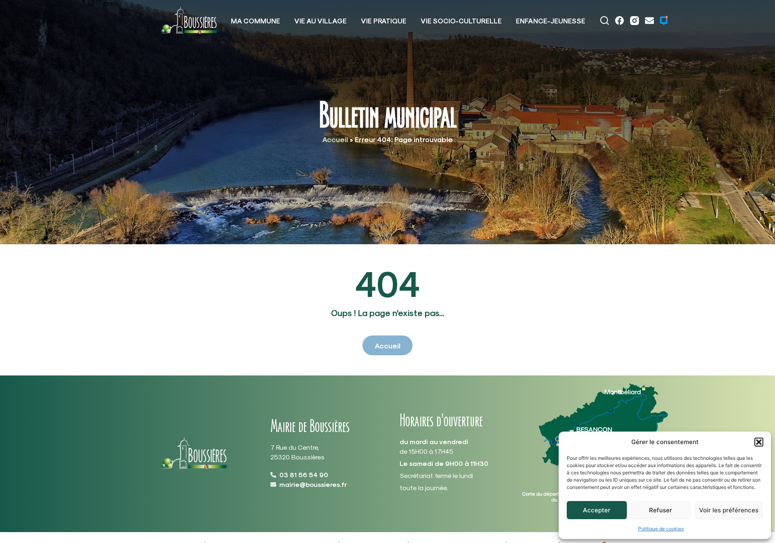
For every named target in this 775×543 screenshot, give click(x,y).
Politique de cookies (661, 529)
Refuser (660, 510)
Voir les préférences (728, 510)
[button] (759, 442)
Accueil (335, 139)
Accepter (596, 510)
